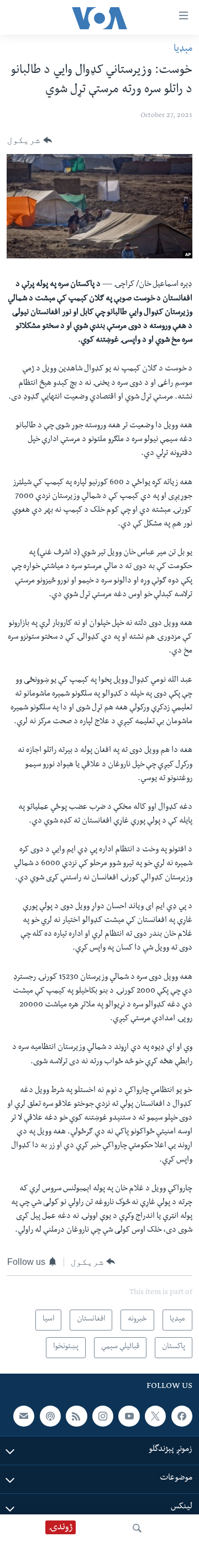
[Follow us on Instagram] (102, 1415)
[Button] (29, 140)
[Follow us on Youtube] (128, 1415)
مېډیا (183, 49)
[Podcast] (50, 1415)
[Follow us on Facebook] (181, 1415)
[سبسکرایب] (23, 1415)
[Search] (137, 1528)
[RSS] (76, 1415)
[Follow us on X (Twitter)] (155, 1415)
